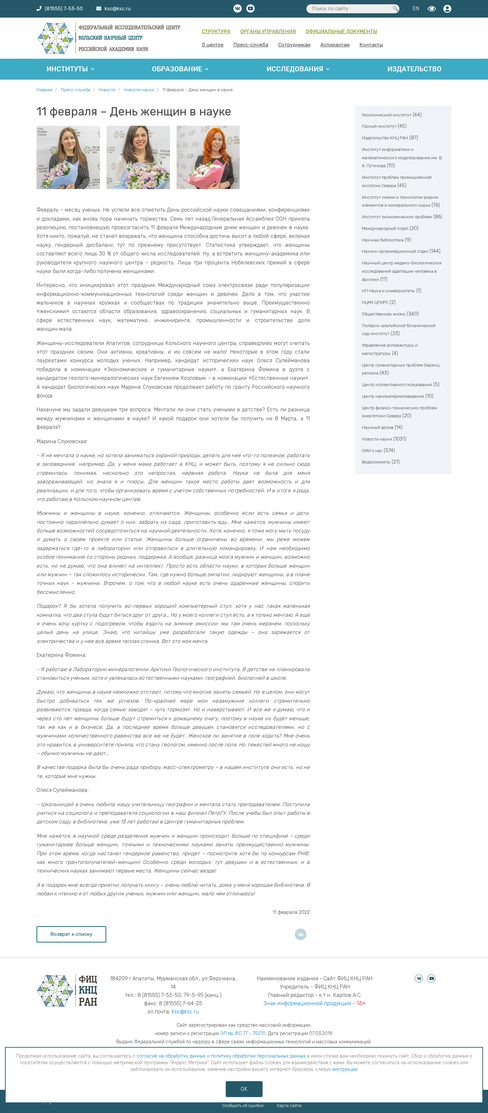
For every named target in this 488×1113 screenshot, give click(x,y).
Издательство (414, 69)
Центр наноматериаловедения (393, 396)
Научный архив (377, 427)
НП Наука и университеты (388, 291)
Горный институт (379, 126)
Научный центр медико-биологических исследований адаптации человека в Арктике (402, 271)
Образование (177, 69)
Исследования (295, 69)
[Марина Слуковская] (138, 157)
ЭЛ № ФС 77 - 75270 (243, 1033)
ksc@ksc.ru (185, 1012)
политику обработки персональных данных (258, 1056)
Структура (216, 32)
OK (244, 1089)
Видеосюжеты (376, 462)
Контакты (371, 45)
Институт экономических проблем (397, 217)
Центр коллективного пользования (397, 385)
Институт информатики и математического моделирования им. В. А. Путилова (402, 158)
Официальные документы (341, 32)
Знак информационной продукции (307, 1003)
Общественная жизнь (383, 314)
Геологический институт (386, 114)
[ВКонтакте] (300, 934)
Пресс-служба (250, 45)
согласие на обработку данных (171, 1056)
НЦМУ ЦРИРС (375, 302)
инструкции (345, 1069)
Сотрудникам (294, 45)
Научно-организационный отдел (395, 251)
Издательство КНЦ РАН (385, 138)
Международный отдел (385, 228)
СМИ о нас (372, 450)
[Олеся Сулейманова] (208, 157)
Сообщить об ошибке (243, 1105)
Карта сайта (289, 1105)
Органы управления (268, 32)
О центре (212, 45)
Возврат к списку (71, 934)
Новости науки (377, 439)
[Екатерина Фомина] (68, 157)
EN (416, 8)
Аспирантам (335, 45)
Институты (67, 69)
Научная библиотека (383, 240)
